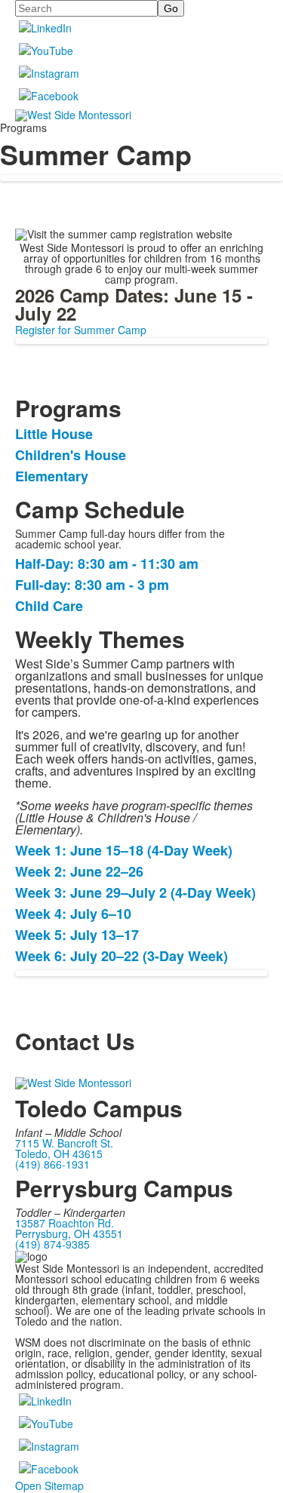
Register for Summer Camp (80, 329)
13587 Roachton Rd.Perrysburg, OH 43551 (69, 1228)
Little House (54, 434)
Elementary (51, 476)
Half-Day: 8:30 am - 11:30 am (106, 563)
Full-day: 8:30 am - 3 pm (92, 584)
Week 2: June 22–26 (81, 871)
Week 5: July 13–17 (79, 935)
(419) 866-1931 (52, 1164)
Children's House (70, 455)
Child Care (49, 606)
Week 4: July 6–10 (75, 913)
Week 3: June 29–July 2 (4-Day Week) (137, 892)
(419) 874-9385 (52, 1244)
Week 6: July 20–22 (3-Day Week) (123, 956)
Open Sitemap (49, 1485)
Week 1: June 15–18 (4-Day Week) (125, 850)
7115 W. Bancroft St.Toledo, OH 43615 (64, 1148)
